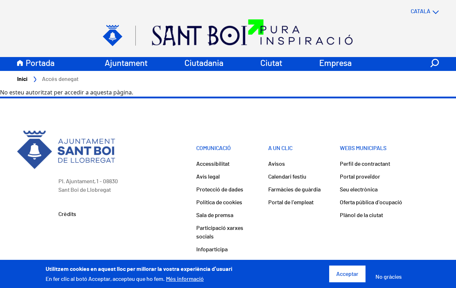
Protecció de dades (219, 189)
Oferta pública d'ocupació (371, 202)
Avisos (276, 164)
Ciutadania (204, 63)
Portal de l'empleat (291, 202)
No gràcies (388, 277)
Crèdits (67, 214)
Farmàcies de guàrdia (294, 189)
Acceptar (347, 274)
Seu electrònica (359, 189)
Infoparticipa (212, 249)
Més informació (185, 279)
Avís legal (208, 177)
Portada (40, 63)
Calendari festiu (287, 177)
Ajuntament (126, 63)
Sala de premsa (214, 215)
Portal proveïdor (360, 177)
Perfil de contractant (365, 164)
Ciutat (271, 63)
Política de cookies (219, 202)
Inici (22, 79)
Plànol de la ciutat (361, 215)
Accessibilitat (212, 164)
